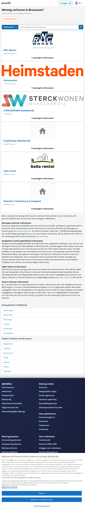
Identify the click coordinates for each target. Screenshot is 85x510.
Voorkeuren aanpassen (42, 506)
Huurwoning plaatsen (11, 440)
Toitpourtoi (44, 425)
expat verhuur (65, 277)
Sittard (6, 362)
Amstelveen (8, 333)
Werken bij (6, 399)
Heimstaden (10, 80)
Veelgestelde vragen (47, 391)
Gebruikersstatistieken (12, 403)
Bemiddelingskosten (48, 403)
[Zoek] (81, 27)
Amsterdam (8, 310)
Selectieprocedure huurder (50, 407)
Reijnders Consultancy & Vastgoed (22, 201)
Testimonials (44, 440)
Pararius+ (43, 387)
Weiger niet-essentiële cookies (42, 500)
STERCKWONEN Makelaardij (19, 110)
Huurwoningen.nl (47, 417)
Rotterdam (8, 315)
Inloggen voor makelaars (50, 448)
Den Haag (8, 319)
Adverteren (7, 391)
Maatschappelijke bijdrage (13, 411)
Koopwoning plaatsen (11, 444)
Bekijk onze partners (9, 487)
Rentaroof (43, 421)
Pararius (6, 3)
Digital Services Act (10, 407)
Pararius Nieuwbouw (48, 452)
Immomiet (43, 429)
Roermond (8, 353)
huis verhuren (42, 236)
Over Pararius (8, 387)
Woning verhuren (9, 448)
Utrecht (7, 324)
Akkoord (42, 493)
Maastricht (8, 344)
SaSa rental (10, 170)
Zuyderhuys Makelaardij (17, 140)
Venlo (6, 357)
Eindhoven (8, 328)
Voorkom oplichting (47, 399)
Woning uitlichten (10, 452)
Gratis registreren (47, 395)
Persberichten (8, 395)
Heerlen (7, 348)
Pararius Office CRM (48, 444)
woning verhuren (23, 231)
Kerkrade (7, 371)
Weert (6, 367)
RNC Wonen (10, 50)
